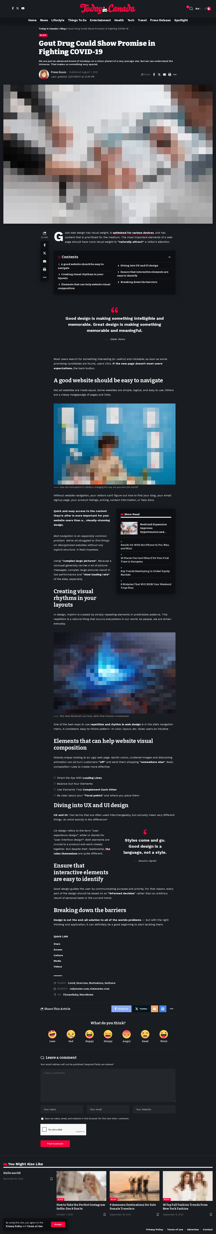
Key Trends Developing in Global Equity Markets (145, 573)
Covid (71, 983)
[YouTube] (22, 8)
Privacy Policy (14, 1226)
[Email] (164, 74)
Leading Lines (92, 777)
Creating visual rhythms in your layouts (80, 276)
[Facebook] (12, 8)
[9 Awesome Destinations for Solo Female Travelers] (134, 1186)
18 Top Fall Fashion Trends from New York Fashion (185, 1206)
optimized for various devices (133, 232)
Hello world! (12, 1173)
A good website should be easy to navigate (81, 266)
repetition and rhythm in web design (115, 724)
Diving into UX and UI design (139, 265)
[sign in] (6, 8)
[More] (174, 74)
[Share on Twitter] (159, 74)
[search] (191, 8)
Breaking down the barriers (139, 282)
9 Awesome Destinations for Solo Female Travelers (133, 1206)
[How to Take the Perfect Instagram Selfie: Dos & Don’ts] (81, 1186)
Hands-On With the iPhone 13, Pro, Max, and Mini (145, 547)
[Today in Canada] (108, 8)
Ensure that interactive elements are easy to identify (142, 273)
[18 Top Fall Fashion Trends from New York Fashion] (188, 1186)
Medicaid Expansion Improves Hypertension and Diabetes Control (153, 528)
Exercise (82, 983)
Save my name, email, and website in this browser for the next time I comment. (87, 1118)
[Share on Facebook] (154, 74)
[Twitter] (17, 8)
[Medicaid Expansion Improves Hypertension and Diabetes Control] (129, 528)
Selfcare (110, 983)
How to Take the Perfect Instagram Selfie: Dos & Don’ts (81, 1206)
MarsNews (86, 994)
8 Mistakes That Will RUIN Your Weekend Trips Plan (146, 586)
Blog (43, 35)
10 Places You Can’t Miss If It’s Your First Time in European (145, 560)
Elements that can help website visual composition (84, 286)
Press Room (58, 72)
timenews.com (99, 988)
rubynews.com (79, 988)
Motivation (96, 983)
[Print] (169, 74)
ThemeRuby (70, 994)
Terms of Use (35, 1226)
